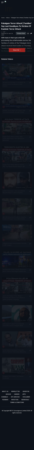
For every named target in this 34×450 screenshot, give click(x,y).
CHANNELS (4, 397)
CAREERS (16, 394)
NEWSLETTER (15, 391)
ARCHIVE (8, 394)
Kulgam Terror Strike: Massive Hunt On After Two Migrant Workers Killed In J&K (14, 165)
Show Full (16, 50)
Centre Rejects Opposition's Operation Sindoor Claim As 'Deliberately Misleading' (14, 350)
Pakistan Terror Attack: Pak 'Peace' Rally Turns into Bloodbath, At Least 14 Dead (14, 111)
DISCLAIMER (26, 397)
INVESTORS (14, 399)
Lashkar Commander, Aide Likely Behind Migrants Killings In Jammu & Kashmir (14, 191)
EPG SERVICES (15, 397)
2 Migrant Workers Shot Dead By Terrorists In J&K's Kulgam (14, 244)
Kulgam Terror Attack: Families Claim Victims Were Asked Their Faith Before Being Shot (13, 138)
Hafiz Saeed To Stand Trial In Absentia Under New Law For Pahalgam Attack (13, 324)
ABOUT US (5, 391)
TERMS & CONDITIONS (17, 402)
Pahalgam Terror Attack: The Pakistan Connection (13, 377)
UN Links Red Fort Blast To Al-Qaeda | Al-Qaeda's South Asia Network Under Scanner (14, 84)
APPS (24, 394)
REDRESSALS (25, 399)
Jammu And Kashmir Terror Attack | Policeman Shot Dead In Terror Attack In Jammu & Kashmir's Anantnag (14, 297)
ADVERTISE (26, 391)
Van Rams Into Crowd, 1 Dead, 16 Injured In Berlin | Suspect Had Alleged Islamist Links (14, 270)
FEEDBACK (5, 399)
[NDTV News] (9, 7)
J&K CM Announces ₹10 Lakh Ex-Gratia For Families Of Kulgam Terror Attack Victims (14, 218)
